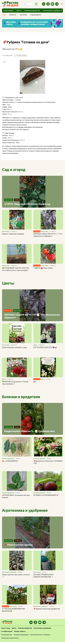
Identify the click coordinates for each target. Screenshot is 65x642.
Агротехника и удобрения (25, 510)
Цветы (8, 283)
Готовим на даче (20, 55)
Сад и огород (13, 170)
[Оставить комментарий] (4, 62)
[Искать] (36, 3)
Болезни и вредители (21, 397)
